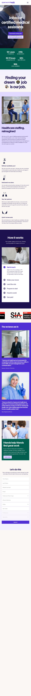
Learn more (8, 457)
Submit (15, 522)
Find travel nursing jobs (15, 33)
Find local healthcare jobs (15, 37)
